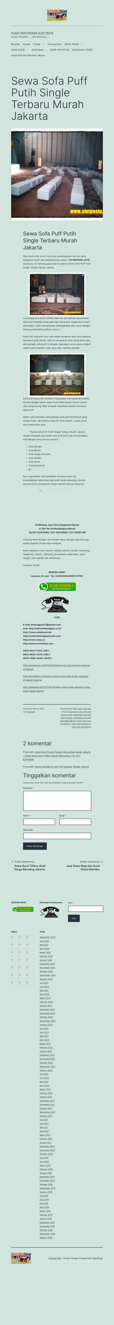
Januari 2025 (46, 960)
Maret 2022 (45, 1089)
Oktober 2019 (46, 1184)
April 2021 (44, 1131)
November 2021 (47, 1104)
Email (62, 816)
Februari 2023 (46, 1047)
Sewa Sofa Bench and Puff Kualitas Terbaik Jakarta (62, 766)
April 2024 (44, 994)
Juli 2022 (44, 1074)
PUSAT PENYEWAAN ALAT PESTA (32, 33)
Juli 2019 (44, 1196)
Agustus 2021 (46, 1116)
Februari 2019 (46, 1215)
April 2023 (44, 1040)
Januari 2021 (46, 1142)
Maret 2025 (45, 952)
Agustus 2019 (46, 1192)
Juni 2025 (44, 941)
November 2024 (47, 967)
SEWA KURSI (18, 49)
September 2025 (47, 937)
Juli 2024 (44, 983)
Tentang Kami (54, 44)
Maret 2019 (45, 1211)
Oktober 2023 (46, 1017)
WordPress (98, 1258)
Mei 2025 (44, 945)
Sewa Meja (37, 49)
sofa (80, 709)
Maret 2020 (45, 1165)
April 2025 (44, 948)
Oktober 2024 (46, 971)
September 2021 (47, 1112)
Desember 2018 (47, 1222)
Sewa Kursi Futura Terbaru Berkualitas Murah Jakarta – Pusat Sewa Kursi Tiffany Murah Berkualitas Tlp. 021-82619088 (57, 756)
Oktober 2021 (46, 1108)
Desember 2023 (47, 1009)
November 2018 (47, 1226)
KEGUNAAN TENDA (82, 49)
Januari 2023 (46, 1051)
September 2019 (47, 1188)
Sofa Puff (87, 709)
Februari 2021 (46, 1139)
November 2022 (47, 1059)
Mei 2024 (44, 990)
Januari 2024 (46, 1006)
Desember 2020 (47, 1146)
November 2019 (47, 1180)
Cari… (70, 903)
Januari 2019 (46, 1218)
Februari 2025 (46, 956)
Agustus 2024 (46, 979)
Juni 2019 (44, 1199)
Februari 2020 (46, 1169)
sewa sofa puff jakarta (81, 727)
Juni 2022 (44, 1078)
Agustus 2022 (46, 1070)
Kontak (26, 44)
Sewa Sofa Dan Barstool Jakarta (28, 55)
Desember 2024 (47, 964)
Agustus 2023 (46, 1025)
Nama (26, 816)
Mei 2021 (44, 1127)
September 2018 (47, 1234)
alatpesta (31, 712)
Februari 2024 (46, 1002)
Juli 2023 (44, 1028)
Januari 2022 (46, 1097)
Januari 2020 (46, 1173)
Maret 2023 (45, 1044)
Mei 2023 (44, 1036)
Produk (36, 44)
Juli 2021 (44, 1120)
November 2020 (47, 1150)
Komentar (28, 788)
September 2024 (48, 975)
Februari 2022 (46, 1093)
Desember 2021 (47, 1101)
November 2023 (47, 1013)
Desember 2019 (47, 1177)
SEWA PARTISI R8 (59, 49)
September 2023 (47, 1021)
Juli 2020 (44, 1158)
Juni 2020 (44, 1161)
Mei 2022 (44, 1082)
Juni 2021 (44, 1123)
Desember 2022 (47, 1055)
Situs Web (28, 830)
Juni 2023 (44, 1032)
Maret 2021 (45, 1135)
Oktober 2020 (46, 1154)
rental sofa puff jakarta (81, 724)
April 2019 (44, 1207)
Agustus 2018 (46, 1237)
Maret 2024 (45, 998)
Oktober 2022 (46, 1063)
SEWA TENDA (72, 44)
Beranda (15, 44)
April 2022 (44, 1085)
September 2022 (47, 1066)
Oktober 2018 (46, 1230)
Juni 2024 (44, 987)
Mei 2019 (44, 1203)
